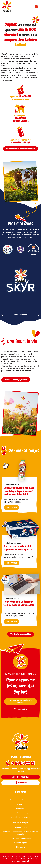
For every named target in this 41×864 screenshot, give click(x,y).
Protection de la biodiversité (20, 800)
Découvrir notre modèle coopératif (20, 148)
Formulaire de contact (20, 776)
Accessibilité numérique (20, 813)
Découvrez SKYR (20, 314)
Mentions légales (20, 843)
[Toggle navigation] (36, 6)
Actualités (20, 804)
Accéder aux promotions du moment (21, 701)
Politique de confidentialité (20, 838)
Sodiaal (20, 45)
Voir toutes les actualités (20, 634)
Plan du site (20, 847)
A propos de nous (20, 827)
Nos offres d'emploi (20, 823)
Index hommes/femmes (20, 817)
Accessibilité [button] (22, 782)
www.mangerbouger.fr (20, 861)
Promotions (20, 808)
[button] (2, 314)
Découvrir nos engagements (16, 379)
